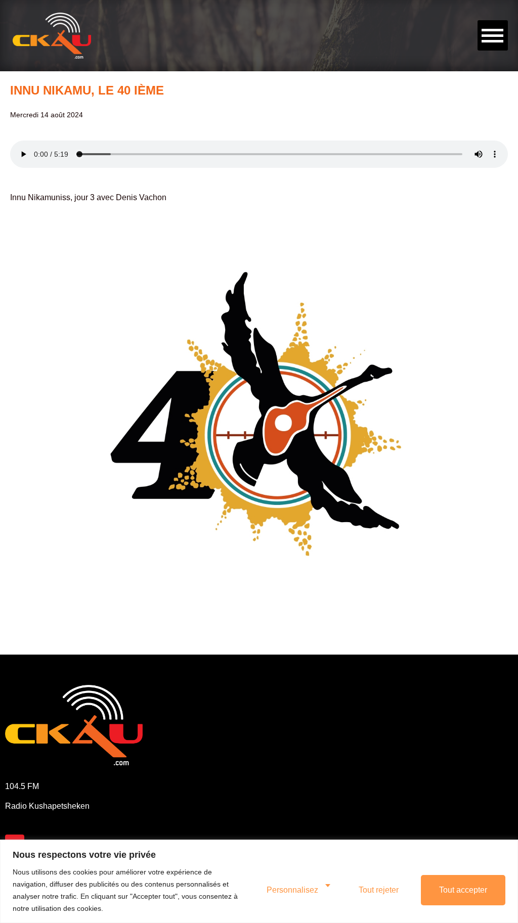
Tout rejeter (379, 890)
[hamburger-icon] (493, 35)
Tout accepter (463, 890)
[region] (259, 881)
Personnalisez (292, 890)
